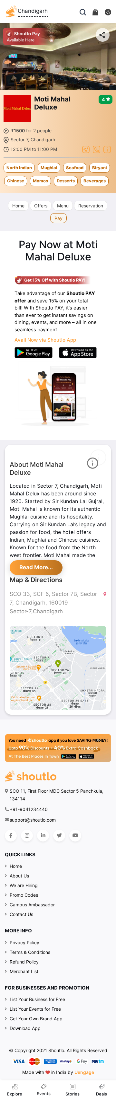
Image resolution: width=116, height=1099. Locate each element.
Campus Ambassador (32, 904)
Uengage (84, 1072)
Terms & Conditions (30, 952)
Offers (40, 205)
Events (44, 1093)
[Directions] (86, 148)
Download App (25, 1028)
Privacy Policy (24, 942)
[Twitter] (59, 836)
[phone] (96, 148)
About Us (19, 875)
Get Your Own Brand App (36, 1018)
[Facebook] (11, 836)
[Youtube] (75, 836)
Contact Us (21, 914)
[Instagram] (27, 836)
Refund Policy (24, 961)
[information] (107, 148)
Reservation (90, 205)
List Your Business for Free (37, 999)
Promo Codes (24, 895)
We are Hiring (24, 885)
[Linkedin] (43, 836)
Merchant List (24, 971)
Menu (63, 205)
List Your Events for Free (35, 1009)
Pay (58, 218)
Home (18, 205)
